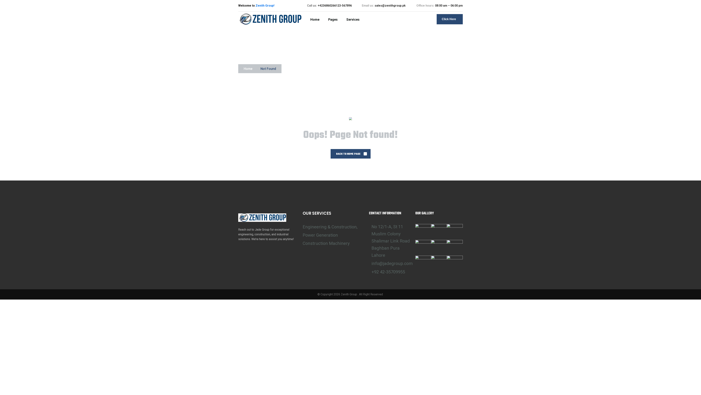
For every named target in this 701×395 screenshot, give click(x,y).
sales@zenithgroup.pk (390, 5)
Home (248, 69)
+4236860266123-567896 (335, 5)
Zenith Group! (265, 5)
